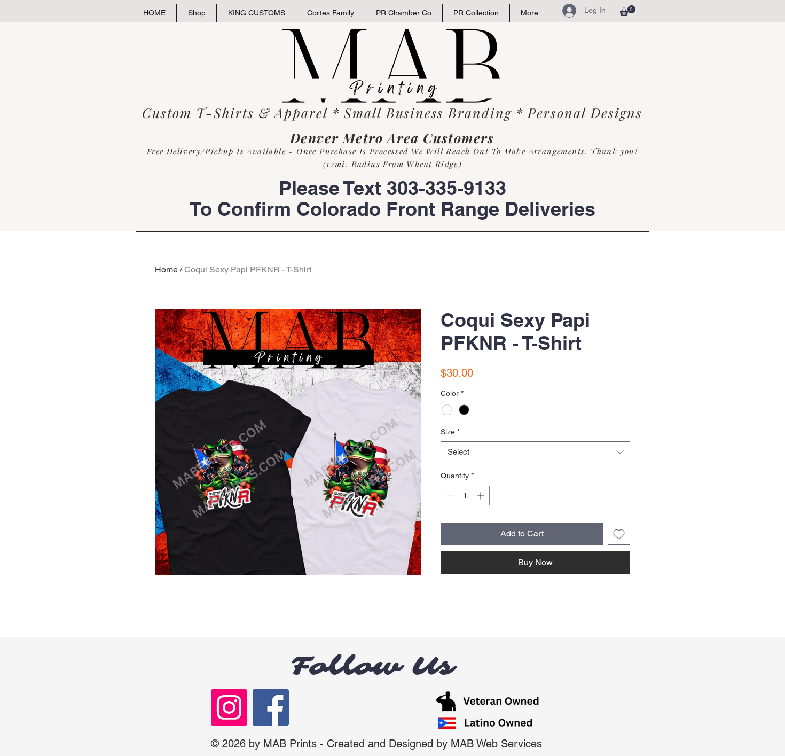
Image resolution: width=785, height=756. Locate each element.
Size (450, 431)
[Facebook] (271, 707)
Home (166, 269)
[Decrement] (449, 495)
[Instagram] (229, 707)
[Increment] (481, 495)
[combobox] (535, 451)
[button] (627, 10)
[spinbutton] (465, 495)
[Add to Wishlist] (619, 534)
